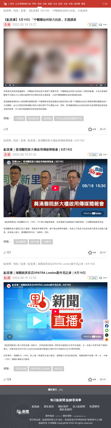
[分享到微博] (107, 339)
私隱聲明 (95, 406)
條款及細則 (66, 409)
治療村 (47, 241)
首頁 (12, 4)
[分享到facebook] (107, 326)
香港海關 (21, 368)
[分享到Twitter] (107, 335)
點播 (7, 278)
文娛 (66, 4)
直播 (7, 24)
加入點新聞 (79, 406)
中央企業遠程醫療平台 (69, 118)
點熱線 (35, 406)
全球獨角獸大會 (24, 4)
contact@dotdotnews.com (80, 416)
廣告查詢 (49, 406)
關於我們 (63, 406)
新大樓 (35, 241)
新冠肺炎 (34, 118)
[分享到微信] (107, 330)
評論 (45, 4)
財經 (60, 4)
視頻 (39, 4)
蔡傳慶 (47, 118)
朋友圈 (77, 4)
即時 (34, 4)
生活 (55, 4)
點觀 (50, 4)
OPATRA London (40, 368)
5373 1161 (59, 416)
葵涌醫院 (21, 241)
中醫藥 (20, 118)
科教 (71, 4)
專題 (83, 4)
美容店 (59, 368)
